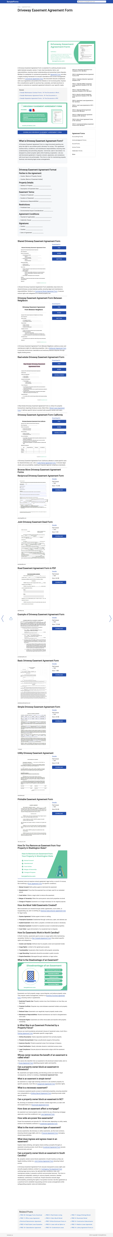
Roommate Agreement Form (40, 1105)
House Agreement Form (26, 1063)
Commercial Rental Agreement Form (46, 291)
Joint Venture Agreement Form (44, 1161)
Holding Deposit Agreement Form (41, 1093)
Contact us (10, 1235)
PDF (59, 248)
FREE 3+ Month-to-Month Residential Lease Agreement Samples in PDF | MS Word (82, 96)
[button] (83, 154)
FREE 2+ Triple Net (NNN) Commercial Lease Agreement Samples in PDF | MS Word (82, 85)
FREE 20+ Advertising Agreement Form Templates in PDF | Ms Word (82, 70)
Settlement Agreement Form (57, 348)
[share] (11, 618)
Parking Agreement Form (25, 1033)
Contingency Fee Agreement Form (51, 1169)
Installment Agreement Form (48, 1123)
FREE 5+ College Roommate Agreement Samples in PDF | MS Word (82, 115)
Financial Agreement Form (50, 1133)
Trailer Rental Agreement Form (46, 463)
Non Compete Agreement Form (41, 938)
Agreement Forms (26, 7)
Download (59, 490)
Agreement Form (55, 74)
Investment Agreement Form (51, 1147)
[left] (2, 618)
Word (59, 253)
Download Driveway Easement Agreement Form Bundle (42, 132)
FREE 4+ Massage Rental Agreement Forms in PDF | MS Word (81, 110)
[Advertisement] (56, 26)
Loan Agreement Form (48, 1114)
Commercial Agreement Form (34, 78)
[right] (110, 618)
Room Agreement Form (35, 883)
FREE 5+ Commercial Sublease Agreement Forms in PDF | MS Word (83, 124)
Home (19, 7)
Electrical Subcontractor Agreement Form (53, 911)
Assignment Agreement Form (46, 1084)
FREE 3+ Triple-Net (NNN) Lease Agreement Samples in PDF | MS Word (81, 90)
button (59, 259)
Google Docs (59, 375)
